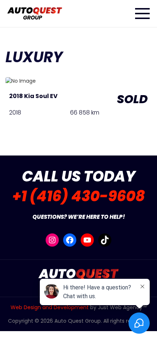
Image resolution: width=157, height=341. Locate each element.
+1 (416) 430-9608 (78, 196)
